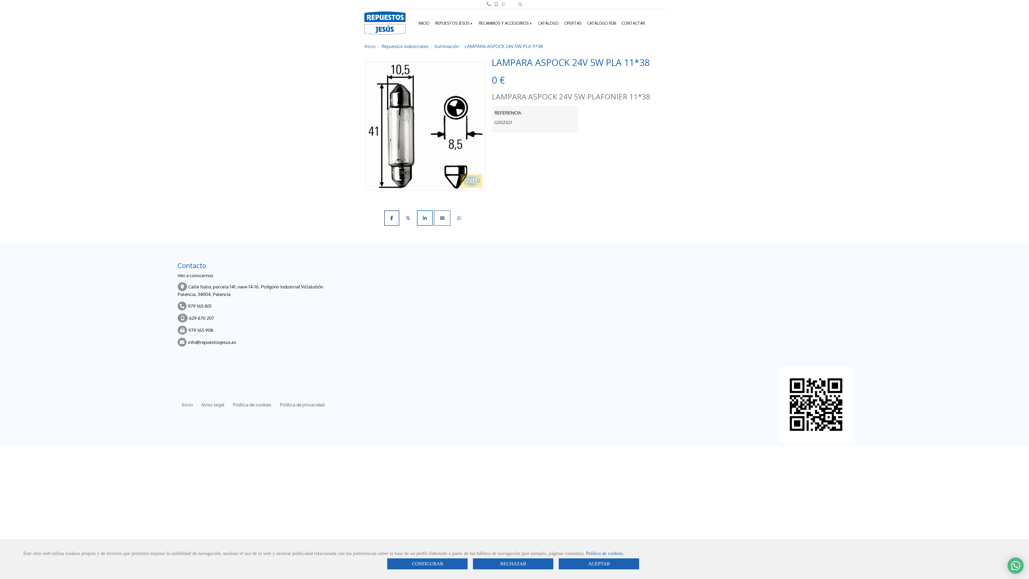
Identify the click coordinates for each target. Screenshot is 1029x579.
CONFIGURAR (427, 563)
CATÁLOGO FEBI (601, 23)
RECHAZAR (513, 563)
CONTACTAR (633, 23)
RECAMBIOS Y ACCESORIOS (504, 23)
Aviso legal (213, 404)
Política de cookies (604, 553)
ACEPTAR (599, 563)
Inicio (187, 404)
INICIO (424, 23)
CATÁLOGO (548, 23)
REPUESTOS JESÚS (453, 23)
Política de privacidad (302, 404)
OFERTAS (572, 23)
